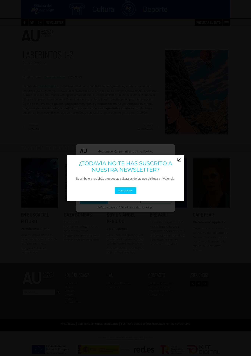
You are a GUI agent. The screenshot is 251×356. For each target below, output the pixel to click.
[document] (125, 178)
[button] (179, 159)
